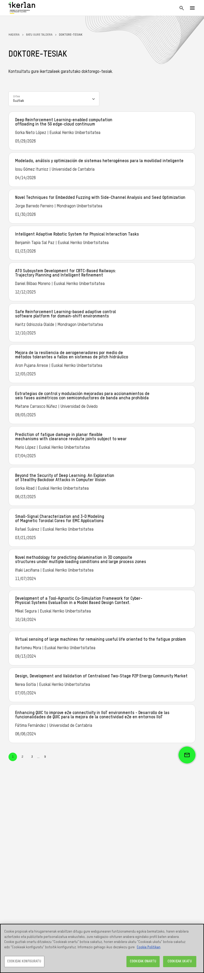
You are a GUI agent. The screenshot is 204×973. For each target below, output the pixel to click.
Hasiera (13, 34)
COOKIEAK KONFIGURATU (24, 961)
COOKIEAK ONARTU (143, 961)
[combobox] (53, 98)
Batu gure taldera (39, 34)
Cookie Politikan (148, 947)
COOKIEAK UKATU (180, 961)
